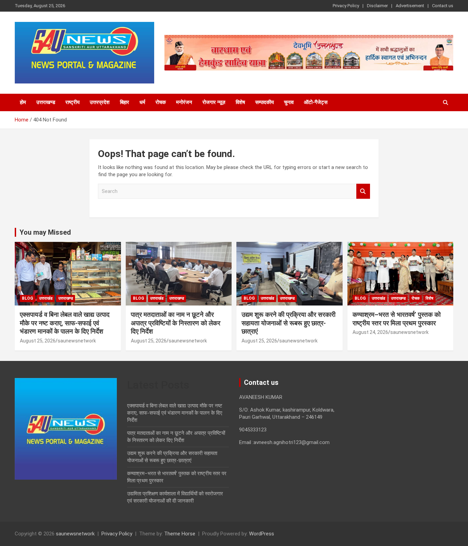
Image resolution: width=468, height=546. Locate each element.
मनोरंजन (184, 102)
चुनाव (289, 102)
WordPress (261, 534)
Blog (27, 298)
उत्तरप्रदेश (100, 102)
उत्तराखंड (45, 298)
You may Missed (45, 232)
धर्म (142, 102)
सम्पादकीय (264, 102)
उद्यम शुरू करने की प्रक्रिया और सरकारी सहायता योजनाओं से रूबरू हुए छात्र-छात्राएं (288, 323)
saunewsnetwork (77, 340)
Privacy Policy (346, 5)
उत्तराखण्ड (45, 102)
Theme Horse (179, 534)
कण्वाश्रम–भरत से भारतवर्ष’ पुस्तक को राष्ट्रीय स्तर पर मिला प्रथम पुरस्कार (397, 319)
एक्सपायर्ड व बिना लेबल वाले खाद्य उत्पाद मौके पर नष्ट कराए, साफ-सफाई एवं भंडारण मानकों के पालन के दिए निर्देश (65, 323)
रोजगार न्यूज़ (213, 102)
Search (363, 191)
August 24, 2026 (370, 332)
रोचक (161, 102)
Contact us (442, 5)
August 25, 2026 (38, 340)
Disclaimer (377, 5)
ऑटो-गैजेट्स (316, 102)
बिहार (124, 102)
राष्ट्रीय (72, 102)
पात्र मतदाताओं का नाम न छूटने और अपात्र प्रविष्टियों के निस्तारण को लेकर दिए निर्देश (175, 323)
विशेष (240, 102)
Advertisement (410, 5)
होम (23, 102)
